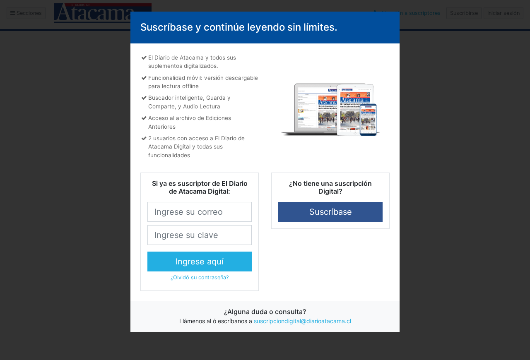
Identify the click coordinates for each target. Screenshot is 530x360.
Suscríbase (330, 212)
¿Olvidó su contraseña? (200, 277)
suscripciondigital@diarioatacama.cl (302, 320)
